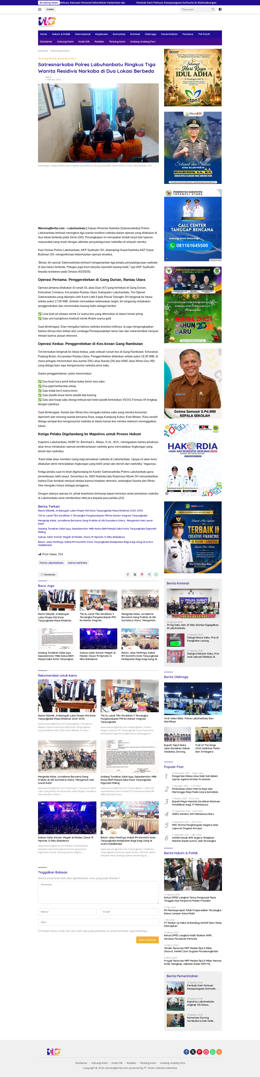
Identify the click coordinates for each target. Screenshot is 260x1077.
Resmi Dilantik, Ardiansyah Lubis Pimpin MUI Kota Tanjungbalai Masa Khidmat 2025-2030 (90, 510)
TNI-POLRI (204, 34)
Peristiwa (188, 34)
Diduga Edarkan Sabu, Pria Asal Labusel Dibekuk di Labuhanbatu (203, 655)
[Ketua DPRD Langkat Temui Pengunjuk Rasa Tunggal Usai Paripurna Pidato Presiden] (193, 874)
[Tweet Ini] (135, 574)
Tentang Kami (117, 41)
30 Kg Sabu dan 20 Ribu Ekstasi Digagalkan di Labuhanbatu (193, 626)
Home (43, 34)
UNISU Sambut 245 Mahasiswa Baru (193, 814)
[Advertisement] (98, 197)
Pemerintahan (169, 34)
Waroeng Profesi (66, 58)
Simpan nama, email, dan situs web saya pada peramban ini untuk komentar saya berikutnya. (94, 931)
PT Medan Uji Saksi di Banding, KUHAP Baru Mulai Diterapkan (193, 924)
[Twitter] (193, 1052)
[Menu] (40, 9)
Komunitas (119, 34)
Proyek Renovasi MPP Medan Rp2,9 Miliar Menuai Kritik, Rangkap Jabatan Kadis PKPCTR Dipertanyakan (192, 962)
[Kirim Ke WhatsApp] (156, 574)
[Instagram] (206, 1052)
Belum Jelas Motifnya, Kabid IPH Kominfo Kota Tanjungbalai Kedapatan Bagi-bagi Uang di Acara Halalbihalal (95, 543)
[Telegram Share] (149, 574)
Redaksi (99, 41)
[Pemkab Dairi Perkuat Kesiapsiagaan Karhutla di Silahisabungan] (175, 988)
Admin (48, 77)
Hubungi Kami (65, 41)
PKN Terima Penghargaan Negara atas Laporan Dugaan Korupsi (195, 826)
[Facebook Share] (128, 574)
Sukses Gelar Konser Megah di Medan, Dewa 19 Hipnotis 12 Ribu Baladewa (81, 537)
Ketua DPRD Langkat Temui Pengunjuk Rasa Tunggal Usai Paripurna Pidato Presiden (190, 899)
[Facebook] (186, 1052)
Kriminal (135, 34)
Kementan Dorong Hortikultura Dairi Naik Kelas (200, 1019)
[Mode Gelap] (220, 9)
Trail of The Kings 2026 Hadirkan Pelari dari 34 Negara (207, 748)
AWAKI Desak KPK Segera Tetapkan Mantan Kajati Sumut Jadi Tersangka (194, 839)
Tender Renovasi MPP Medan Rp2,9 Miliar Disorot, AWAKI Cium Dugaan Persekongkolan (191, 950)
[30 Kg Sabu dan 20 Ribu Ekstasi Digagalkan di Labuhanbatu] (193, 603)
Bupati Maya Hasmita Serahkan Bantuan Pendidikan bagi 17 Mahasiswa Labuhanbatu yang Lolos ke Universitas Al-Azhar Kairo (196, 803)
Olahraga (150, 34)
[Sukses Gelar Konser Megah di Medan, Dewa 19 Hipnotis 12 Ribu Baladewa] (98, 638)
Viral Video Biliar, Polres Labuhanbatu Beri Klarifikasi (189, 720)
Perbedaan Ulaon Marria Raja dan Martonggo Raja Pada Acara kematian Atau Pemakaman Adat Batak (195, 790)
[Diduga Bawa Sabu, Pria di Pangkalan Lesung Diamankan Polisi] (175, 640)
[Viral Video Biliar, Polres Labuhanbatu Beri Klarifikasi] (193, 698)
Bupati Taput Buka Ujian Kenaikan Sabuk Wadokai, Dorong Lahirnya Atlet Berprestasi (177, 748)
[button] (213, 9)
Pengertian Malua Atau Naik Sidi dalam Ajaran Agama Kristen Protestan (195, 778)
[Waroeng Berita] (58, 21)
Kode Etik (84, 41)
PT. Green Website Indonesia (160, 1068)
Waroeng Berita (47, 58)
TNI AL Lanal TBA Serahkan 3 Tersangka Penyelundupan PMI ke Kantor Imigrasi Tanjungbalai (92, 515)
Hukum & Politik (61, 34)
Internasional (82, 34)
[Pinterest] (199, 1052)
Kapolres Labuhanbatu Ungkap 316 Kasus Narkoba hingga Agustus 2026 (202, 1003)
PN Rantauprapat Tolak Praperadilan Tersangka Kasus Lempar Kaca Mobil (192, 912)
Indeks (50, 9)
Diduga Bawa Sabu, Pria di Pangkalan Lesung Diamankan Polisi (202, 639)
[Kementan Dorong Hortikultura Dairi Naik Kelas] (175, 1020)
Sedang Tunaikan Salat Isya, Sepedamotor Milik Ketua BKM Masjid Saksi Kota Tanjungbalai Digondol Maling (97, 530)
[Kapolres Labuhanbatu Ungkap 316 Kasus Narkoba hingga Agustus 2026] (175, 1004)
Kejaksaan (101, 34)
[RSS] (219, 1052)
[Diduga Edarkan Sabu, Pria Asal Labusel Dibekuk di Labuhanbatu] (175, 656)
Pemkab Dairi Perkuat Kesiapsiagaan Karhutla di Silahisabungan (126, 2)
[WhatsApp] (212, 1052)
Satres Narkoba (77, 562)
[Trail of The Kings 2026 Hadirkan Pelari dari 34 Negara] (208, 734)
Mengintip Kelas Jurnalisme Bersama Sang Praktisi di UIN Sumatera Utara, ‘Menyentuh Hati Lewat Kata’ (95, 522)
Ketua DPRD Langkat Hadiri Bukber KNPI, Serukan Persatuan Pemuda (188, 937)
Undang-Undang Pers (142, 41)
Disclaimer (46, 41)
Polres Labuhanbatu (51, 562)
